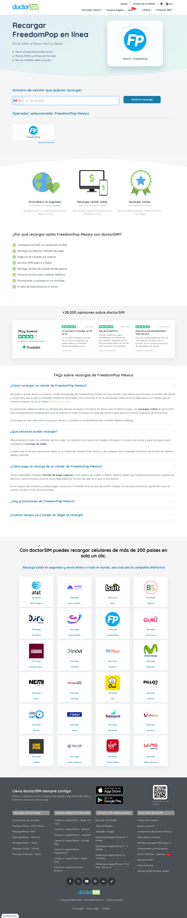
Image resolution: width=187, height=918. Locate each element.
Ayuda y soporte (145, 826)
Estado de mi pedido (147, 820)
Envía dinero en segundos (45, 202)
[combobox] (18, 101)
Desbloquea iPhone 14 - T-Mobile (112, 839)
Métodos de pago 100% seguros (154, 842)
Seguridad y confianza (148, 837)
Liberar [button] (146, 9)
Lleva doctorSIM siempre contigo (41, 791)
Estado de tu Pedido (144, 3)
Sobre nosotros (145, 865)
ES (170, 4)
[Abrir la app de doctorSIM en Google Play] (109, 800)
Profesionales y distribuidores (152, 848)
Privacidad (78, 908)
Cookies (106, 908)
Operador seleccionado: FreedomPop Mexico (50, 113)
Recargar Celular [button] (91, 9)
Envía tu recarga (142, 99)
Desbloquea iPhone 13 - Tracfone (111, 857)
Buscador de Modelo (106, 820)
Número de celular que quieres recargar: (47, 90)
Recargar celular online (92, 202)
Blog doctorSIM (145, 859)
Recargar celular (140, 202)
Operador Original (105, 831)
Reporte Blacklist (104, 826)
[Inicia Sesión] (161, 4)
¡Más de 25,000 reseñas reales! (153, 871)
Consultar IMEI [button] (163, 9)
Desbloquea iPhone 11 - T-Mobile (112, 848)
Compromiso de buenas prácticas (154, 831)
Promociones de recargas (25, 820)
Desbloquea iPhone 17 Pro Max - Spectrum (112, 866)
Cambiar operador (46, 142)
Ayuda (124, 3)
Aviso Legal (93, 908)
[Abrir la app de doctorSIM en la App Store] (109, 790)
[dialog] (10, 916)
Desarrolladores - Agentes (153, 854)
